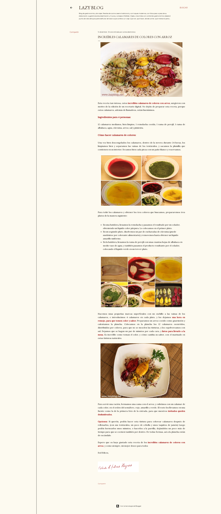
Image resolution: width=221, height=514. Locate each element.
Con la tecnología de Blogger (130, 506)
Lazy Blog (91, 8)
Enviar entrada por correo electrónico (121, 32)
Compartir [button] (74, 32)
